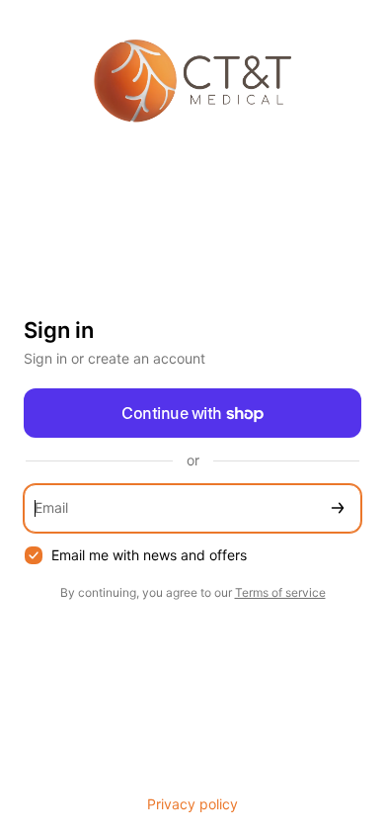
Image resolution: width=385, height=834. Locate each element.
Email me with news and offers (149, 554)
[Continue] (337, 508)
